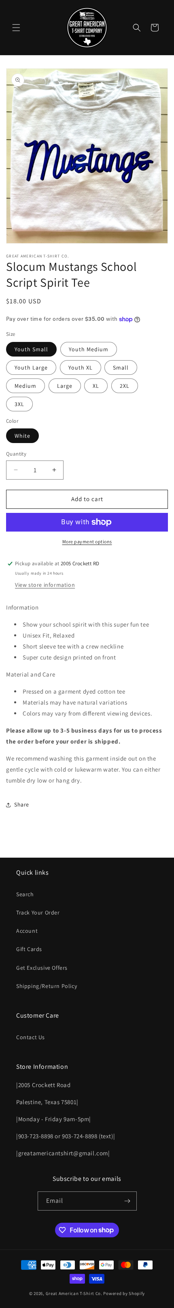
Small (121, 367)
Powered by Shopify (124, 1293)
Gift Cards (29, 949)
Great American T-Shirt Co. (74, 1293)
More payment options (87, 541)
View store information (45, 584)
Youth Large (31, 367)
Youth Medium (88, 349)
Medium (25, 385)
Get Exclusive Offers (42, 967)
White (22, 435)
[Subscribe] (127, 1201)
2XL (124, 385)
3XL (19, 404)
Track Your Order (38, 912)
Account (27, 930)
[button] (16, 28)
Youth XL (80, 367)
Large (64, 385)
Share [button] (21, 804)
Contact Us (30, 1037)
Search (25, 894)
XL (96, 385)
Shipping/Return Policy (46, 986)
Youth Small (31, 349)
